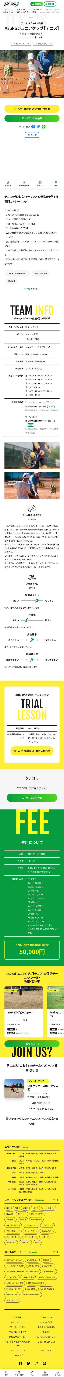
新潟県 (34, 1168)
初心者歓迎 (31, 1289)
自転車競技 (10, 1219)
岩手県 (34, 1153)
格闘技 (25, 1208)
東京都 (21, 1161)
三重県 (41, 1172)
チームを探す (17, 1317)
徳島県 (21, 1184)
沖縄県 (29, 1192)
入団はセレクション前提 (14, 1283)
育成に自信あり (41, 273)
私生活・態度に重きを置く (15, 1271)
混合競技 (22, 1219)
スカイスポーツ (47, 1225)
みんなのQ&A (46, 1317)
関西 (24, 34)
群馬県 (21, 1163)
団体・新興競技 (36, 1219)
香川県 (53, 1182)
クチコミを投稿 (34, 118)
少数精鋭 (46, 1260)
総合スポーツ (11, 1242)
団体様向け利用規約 (17, 1332)
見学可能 (11, 281)
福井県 (53, 1168)
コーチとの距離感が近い (17, 273)
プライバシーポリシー (18, 1327)
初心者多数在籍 (46, 1289)
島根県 (41, 1182)
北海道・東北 (11, 1153)
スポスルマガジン (17, 1350)
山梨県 (21, 1168)
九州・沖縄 (12, 1189)
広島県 (28, 1182)
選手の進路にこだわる (36, 1283)
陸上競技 (9, 1214)
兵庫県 (28, 1177)
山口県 (47, 1182)
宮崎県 (53, 1189)
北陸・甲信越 (11, 1168)
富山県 (41, 1168)
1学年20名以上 (32, 1260)
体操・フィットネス (37, 1214)
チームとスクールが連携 (15, 1266)
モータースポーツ (31, 1231)
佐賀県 (28, 1189)
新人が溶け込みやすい (14, 1289)
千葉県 (42, 1161)
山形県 (53, 1153)
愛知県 (34, 1172)
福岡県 (21, 1189)
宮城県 (41, 1153)
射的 (34, 1208)
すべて (55, 1200)
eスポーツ (45, 1237)
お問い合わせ (46, 1350)
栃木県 (55, 1161)
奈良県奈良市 (36, 34)
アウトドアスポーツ (13, 1231)
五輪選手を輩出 (28, 1277)
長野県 (28, 1168)
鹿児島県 (22, 1192)
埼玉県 (36, 1161)
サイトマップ (18, 1355)
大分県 (47, 1189)
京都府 (34, 1177)
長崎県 (34, 1189)
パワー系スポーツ (31, 1225)
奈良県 (36, 354)
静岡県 (28, 1172)
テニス (35, 327)
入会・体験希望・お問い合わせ (34, 109)
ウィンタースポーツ (13, 1225)
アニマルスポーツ (48, 1231)
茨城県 (49, 1161)
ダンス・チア (22, 1214)
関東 (14, 1161)
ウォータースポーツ (47, 1208)
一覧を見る (29, 1044)
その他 (37, 1242)
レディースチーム (12, 1300)
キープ (33, 134)
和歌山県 (54, 1177)
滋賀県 (41, 1177)
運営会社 (46, 1332)
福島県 (21, 1156)
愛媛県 (28, 1184)
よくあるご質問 (46, 1322)
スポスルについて (17, 1322)
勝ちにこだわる (33, 1266)
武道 (16, 1208)
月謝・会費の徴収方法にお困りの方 (18, 1344)
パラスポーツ (25, 1242)
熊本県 (41, 1189)
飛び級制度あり (49, 1271)
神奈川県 (29, 1161)
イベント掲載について (46, 1342)
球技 (27, 327)
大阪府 (21, 1177)
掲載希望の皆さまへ (17, 1337)
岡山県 (21, 1182)
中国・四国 (12, 1182)
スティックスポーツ (12, 1237)
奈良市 (45, 354)
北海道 (21, 1153)
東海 (14, 1172)
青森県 (28, 1153)
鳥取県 (34, 1182)
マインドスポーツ (30, 1237)
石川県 (47, 1168)
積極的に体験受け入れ (47, 1277)
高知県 (34, 1184)
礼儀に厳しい (34, 1271)
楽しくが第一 (48, 1266)
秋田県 (47, 1153)
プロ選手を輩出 (12, 1277)
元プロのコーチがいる (14, 1260)
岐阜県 (21, 1172)
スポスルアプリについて (46, 1337)
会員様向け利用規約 (46, 1327)
